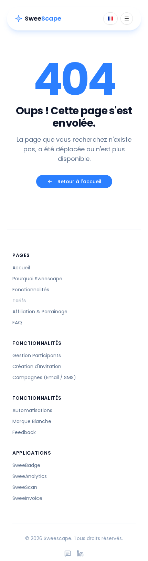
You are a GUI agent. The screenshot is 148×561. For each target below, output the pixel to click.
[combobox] (110, 18)
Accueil (21, 267)
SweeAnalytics (29, 476)
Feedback (24, 432)
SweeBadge (26, 465)
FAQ (17, 322)
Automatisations (32, 410)
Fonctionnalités (30, 289)
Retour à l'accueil (79, 181)
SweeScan (24, 487)
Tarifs (19, 300)
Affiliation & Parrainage (39, 311)
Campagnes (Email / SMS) (44, 377)
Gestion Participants (36, 355)
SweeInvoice (27, 498)
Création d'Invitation (36, 366)
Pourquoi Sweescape (37, 278)
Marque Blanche (31, 421)
